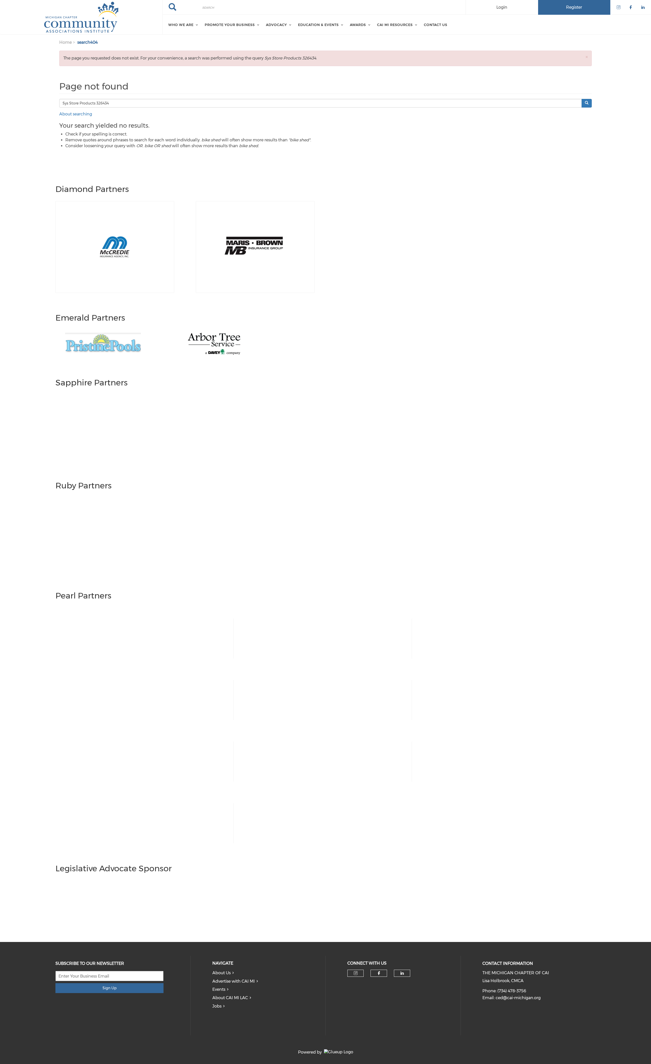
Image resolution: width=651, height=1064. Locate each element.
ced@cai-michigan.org (518, 997)
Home (65, 42)
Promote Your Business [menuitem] (230, 25)
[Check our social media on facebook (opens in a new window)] (379, 973)
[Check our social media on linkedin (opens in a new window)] (402, 973)
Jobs (216, 1006)
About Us (221, 972)
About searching (75, 114)
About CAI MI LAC (230, 997)
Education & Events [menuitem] (318, 25)
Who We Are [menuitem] (181, 25)
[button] (586, 56)
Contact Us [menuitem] (435, 25)
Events (218, 989)
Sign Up (109, 988)
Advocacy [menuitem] (276, 25)
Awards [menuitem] (358, 25)
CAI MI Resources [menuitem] (395, 25)
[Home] (81, 17)
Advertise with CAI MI (233, 981)
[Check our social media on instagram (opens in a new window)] (355, 973)
